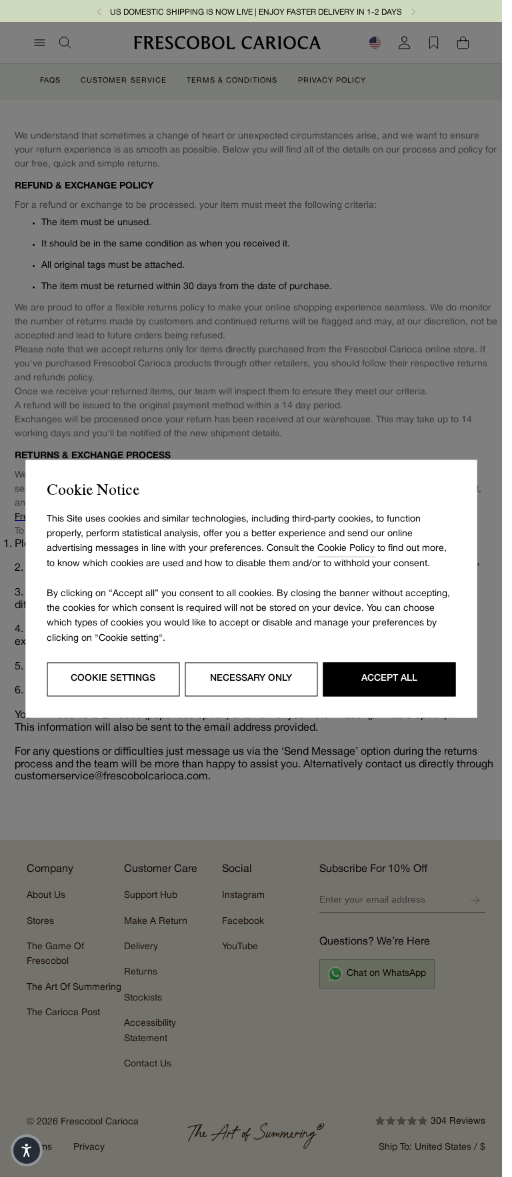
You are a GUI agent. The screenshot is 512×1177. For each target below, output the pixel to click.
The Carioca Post (63, 1012)
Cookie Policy (346, 549)
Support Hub (150, 895)
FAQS (50, 80)
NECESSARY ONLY (251, 679)
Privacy (89, 1147)
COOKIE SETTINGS (113, 679)
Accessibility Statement (150, 1030)
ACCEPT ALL (389, 679)
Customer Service (124, 80)
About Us (46, 895)
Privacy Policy (332, 80)
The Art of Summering (74, 987)
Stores (40, 921)
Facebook (243, 921)
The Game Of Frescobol (55, 954)
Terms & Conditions (232, 80)
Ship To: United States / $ (432, 1147)
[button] (99, 11)
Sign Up (475, 901)
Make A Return (155, 921)
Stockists (143, 998)
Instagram (243, 895)
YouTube (240, 947)
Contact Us (147, 1064)
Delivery (141, 947)
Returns (140, 972)
